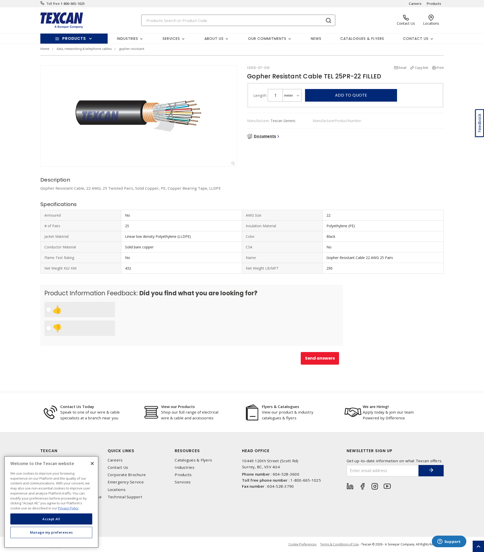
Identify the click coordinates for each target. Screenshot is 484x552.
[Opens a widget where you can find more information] (449, 542)
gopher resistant (131, 48)
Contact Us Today (77, 406)
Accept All (51, 518)
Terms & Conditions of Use (339, 544)
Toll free (53, 3)
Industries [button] (127, 38)
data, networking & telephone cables (84, 48)
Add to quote (351, 95)
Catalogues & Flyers (362, 38)
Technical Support (125, 497)
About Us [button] (214, 38)
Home (44, 48)
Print (440, 67)
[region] (51, 502)
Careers (415, 3)
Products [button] (74, 38)
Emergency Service (126, 482)
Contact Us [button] (416, 38)
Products (434, 3)
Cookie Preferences (302, 544)
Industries (184, 467)
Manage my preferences (51, 532)
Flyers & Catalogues (280, 406)
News (316, 38)
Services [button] (171, 38)
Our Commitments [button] (267, 38)
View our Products (178, 406)
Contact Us (118, 467)
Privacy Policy (68, 508)
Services (183, 482)
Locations (117, 489)
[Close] (92, 463)
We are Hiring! (376, 406)
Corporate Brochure (127, 474)
